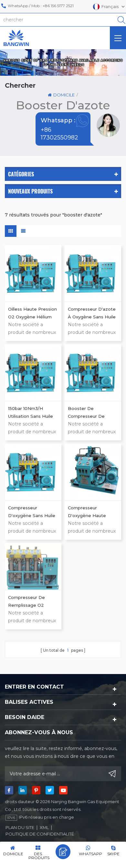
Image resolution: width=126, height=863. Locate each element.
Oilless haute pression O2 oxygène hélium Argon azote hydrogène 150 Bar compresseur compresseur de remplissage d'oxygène (32, 313)
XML (44, 827)
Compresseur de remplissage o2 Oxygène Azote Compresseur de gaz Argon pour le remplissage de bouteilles (31, 602)
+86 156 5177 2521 (58, 5)
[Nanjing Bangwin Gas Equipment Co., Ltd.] (16, 38)
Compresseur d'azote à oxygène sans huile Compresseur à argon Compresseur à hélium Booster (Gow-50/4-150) (93, 313)
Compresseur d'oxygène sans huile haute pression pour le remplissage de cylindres (31, 512)
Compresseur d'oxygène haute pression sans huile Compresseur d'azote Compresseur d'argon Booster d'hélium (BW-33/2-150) (92, 512)
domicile (64, 94)
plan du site (19, 827)
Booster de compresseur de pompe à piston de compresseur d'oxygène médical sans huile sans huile (91, 413)
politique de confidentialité (39, 833)
